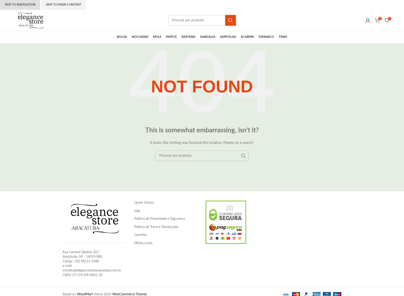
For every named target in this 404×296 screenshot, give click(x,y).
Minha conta (143, 243)
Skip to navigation (20, 4)
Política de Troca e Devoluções (156, 227)
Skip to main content (63, 4)
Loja (137, 211)
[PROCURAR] (230, 20)
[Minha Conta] (367, 20)
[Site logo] (31, 20)
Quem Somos (144, 202)
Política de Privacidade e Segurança (159, 218)
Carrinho (140, 235)
